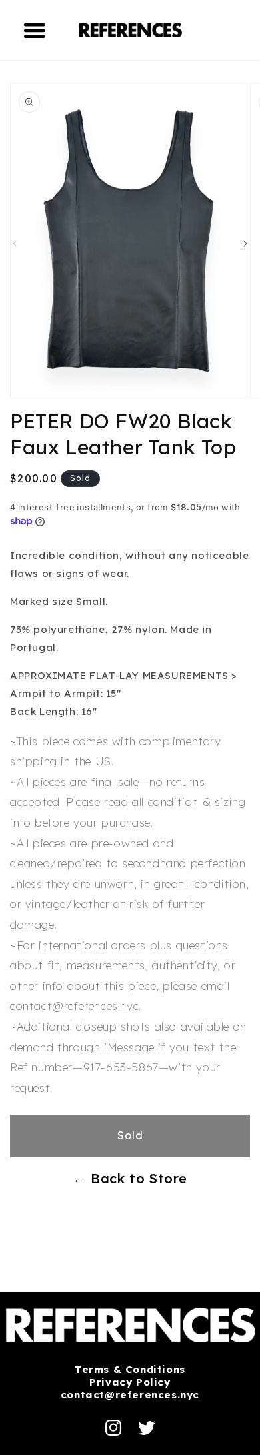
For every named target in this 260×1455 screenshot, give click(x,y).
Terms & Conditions (130, 1369)
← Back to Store (130, 1178)
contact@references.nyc (130, 1394)
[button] (35, 30)
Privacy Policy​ (129, 1382)
